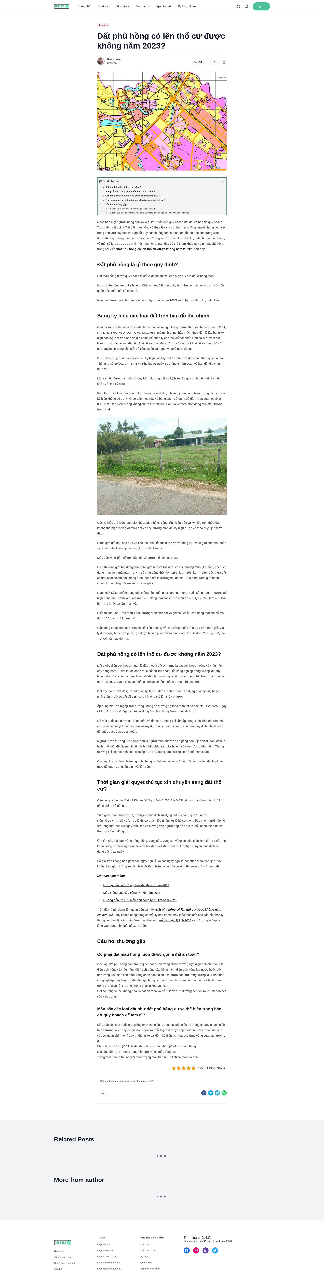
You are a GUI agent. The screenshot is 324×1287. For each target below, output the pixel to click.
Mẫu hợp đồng (148, 1250)
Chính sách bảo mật (65, 1263)
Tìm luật (122, 925)
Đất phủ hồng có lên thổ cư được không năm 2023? (127, 1081)
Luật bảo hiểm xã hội (108, 1262)
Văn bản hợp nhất (150, 1268)
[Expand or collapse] (223, 181)
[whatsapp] (224, 1093)
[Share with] (224, 62)
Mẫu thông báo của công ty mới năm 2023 (131, 892)
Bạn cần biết (163, 6)
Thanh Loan (114, 59)
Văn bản (141, 6)
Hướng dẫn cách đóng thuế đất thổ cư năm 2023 (136, 885)
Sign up (261, 6)
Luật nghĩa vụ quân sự (109, 1268)
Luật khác (103, 25)
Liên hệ (58, 1269)
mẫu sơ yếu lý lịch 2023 (175, 920)
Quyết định (146, 1262)
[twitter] (210, 1093)
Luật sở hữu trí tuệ (107, 1256)
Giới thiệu (59, 1251)
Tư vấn (101, 6)
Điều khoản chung (63, 1257)
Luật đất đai (103, 1244)
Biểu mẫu (121, 6)
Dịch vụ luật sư (187, 6)
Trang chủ (84, 6)
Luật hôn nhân (105, 1250)
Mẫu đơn (145, 1244)
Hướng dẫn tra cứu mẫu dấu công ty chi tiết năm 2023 (140, 900)
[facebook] (204, 1093)
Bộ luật (144, 1256)
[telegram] (217, 1093)
